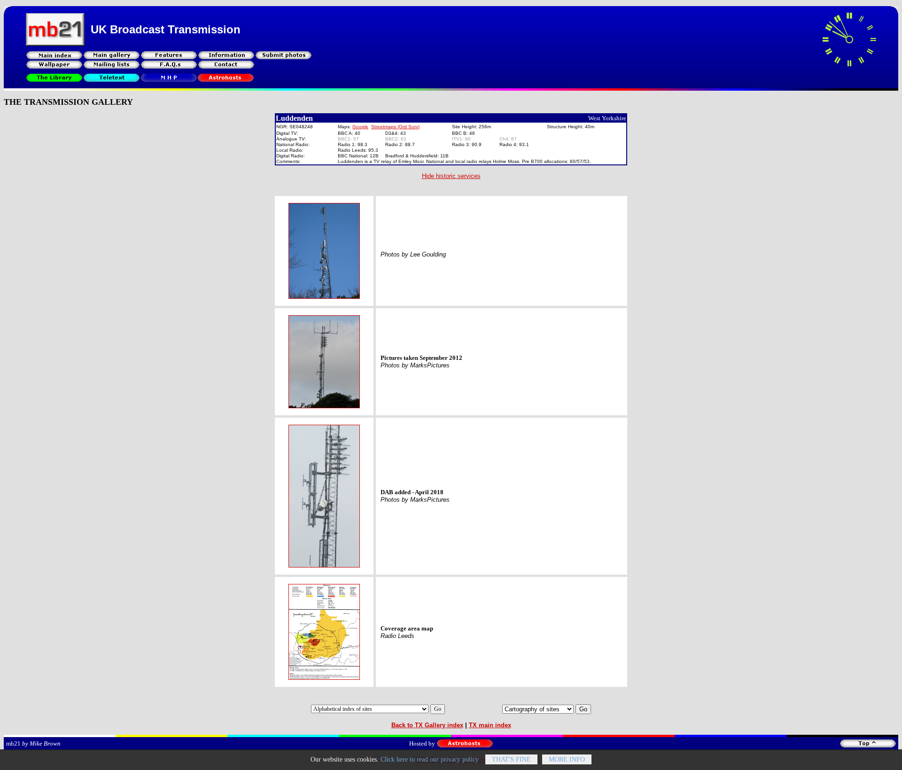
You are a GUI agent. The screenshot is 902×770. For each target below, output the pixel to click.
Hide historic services (451, 175)
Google (360, 126)
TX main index (490, 725)
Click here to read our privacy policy (430, 759)
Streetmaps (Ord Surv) (395, 126)
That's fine (511, 759)
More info (567, 759)
